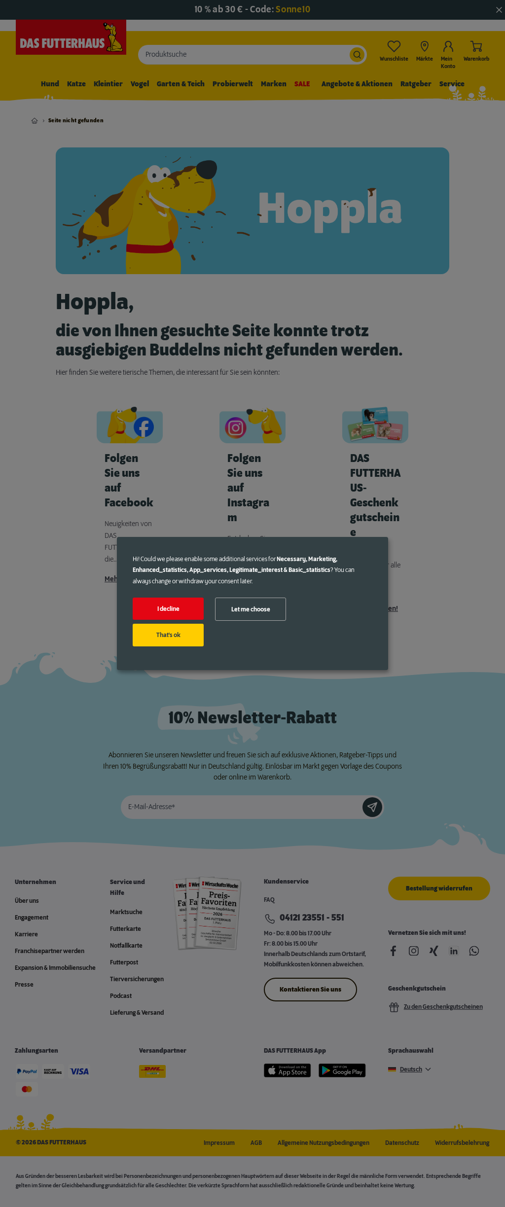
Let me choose (250, 609)
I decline (168, 608)
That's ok (168, 635)
